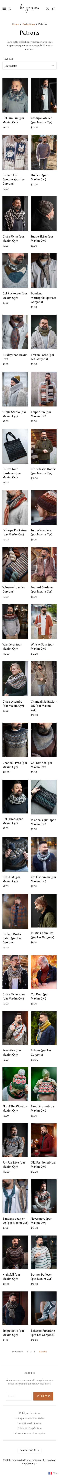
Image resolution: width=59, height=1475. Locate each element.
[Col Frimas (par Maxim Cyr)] (15, 796)
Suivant (43, 1351)
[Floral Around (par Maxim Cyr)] (44, 1084)
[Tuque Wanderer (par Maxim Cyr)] (44, 507)
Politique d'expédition (29, 1427)
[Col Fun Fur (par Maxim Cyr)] (15, 95)
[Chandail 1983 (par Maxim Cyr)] (15, 740)
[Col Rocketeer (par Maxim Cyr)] (15, 270)
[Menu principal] (4, 8)
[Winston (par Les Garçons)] (15, 564)
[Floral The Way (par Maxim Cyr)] (15, 1084)
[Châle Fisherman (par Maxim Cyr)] (15, 972)
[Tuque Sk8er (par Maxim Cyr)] (44, 213)
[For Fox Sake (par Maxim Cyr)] (15, 1140)
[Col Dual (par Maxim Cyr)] (44, 972)
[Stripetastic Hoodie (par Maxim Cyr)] (44, 446)
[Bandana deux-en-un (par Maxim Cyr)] (15, 1196)
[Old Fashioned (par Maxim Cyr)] (44, 1140)
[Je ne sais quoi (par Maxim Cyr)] (44, 797)
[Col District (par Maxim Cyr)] (44, 740)
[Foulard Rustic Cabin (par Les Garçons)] (15, 911)
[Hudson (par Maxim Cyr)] (44, 152)
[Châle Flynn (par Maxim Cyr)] (15, 213)
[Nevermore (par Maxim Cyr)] (44, 1196)
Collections (28, 24)
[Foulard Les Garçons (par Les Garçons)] (15, 152)
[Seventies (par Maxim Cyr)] (15, 1028)
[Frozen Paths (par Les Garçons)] (44, 332)
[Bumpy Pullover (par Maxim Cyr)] (44, 1252)
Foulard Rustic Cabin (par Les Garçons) (12, 938)
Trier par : (8, 59)
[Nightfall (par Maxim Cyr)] (15, 1252)
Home (15, 24)
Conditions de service (29, 1423)
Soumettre (43, 1396)
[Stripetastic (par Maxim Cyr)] (15, 1308)
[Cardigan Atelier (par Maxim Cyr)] (44, 95)
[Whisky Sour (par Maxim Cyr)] (44, 621)
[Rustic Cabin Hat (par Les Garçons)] (44, 911)
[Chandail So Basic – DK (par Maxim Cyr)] (44, 678)
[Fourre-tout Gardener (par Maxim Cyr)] (15, 446)
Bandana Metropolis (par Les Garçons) (43, 298)
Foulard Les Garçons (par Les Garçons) (13, 179)
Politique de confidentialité (29, 1418)
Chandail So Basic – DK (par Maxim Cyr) (44, 706)
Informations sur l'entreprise (29, 1432)
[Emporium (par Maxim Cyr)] (44, 389)
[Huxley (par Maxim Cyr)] (15, 332)
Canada (28, 1450)
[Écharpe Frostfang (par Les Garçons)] (44, 1308)
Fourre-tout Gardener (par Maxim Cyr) (11, 473)
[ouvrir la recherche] (9, 8)
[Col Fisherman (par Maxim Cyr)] (44, 854)
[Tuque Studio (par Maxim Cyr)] (15, 389)
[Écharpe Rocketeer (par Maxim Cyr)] (15, 507)
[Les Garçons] (29, 8)
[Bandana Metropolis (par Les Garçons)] (44, 270)
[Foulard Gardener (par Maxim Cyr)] (44, 564)
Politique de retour (29, 1413)
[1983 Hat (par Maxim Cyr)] (15, 854)
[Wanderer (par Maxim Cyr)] (15, 621)
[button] (53, 1473)
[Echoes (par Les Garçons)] (44, 1028)
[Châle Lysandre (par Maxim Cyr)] (15, 678)
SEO (44, 1460)
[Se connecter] (47, 8)
